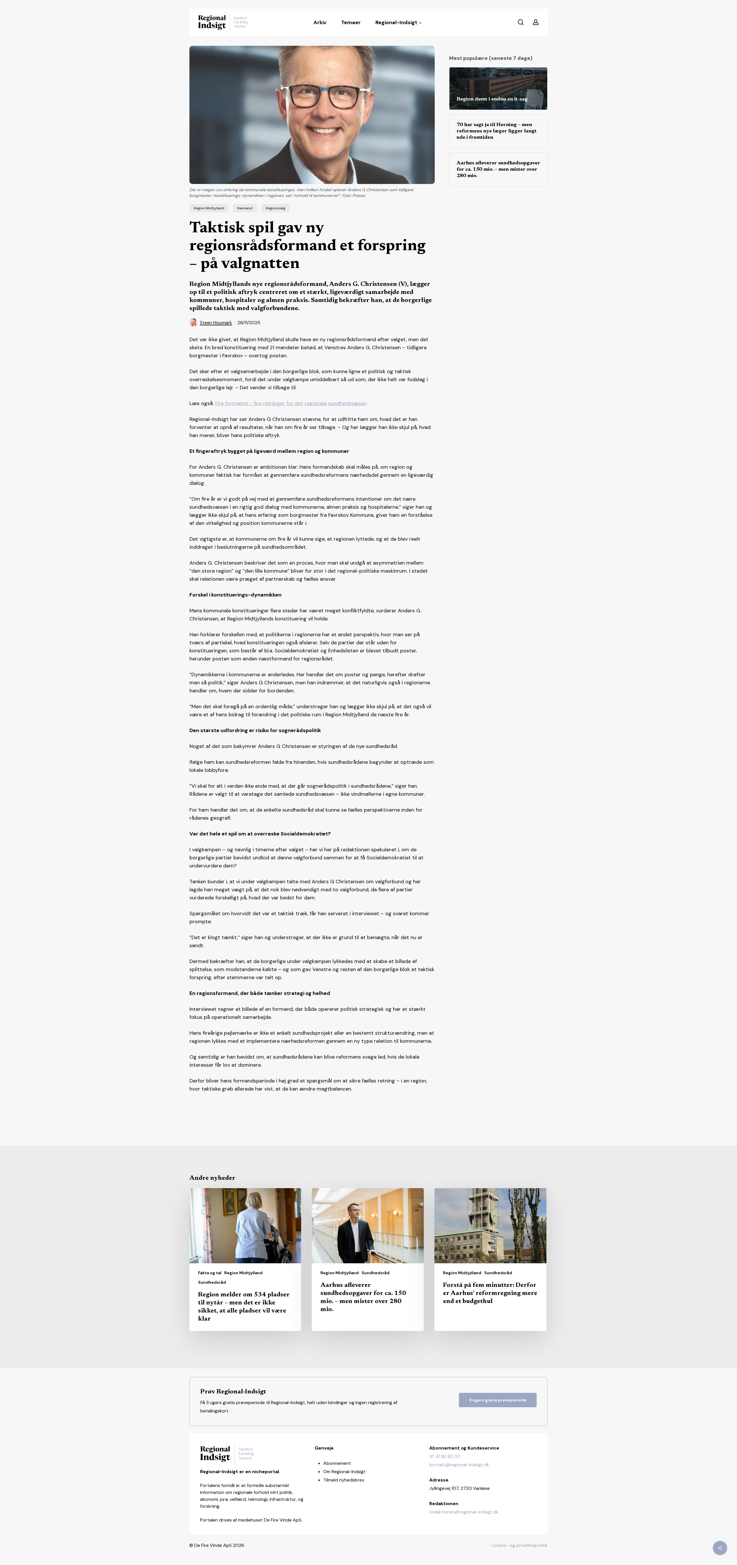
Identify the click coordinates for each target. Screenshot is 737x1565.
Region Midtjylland (209, 208)
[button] (498, 1400)
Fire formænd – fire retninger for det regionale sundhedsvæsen (291, 403)
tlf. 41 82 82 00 (444, 1456)
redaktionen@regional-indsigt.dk (463, 1512)
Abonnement (337, 1463)
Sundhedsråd (212, 1282)
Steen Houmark (216, 323)
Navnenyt (245, 208)
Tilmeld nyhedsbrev (343, 1480)
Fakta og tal (209, 1272)
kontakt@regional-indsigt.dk (459, 1465)
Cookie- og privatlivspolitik (519, 1545)
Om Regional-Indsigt (344, 1472)
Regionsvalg (275, 208)
